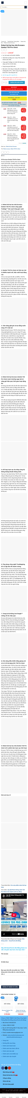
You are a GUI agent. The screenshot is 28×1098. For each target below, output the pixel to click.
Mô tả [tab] (2, 155)
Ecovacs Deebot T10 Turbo (7, 1011)
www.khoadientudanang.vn (14, 1037)
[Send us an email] (6, 1068)
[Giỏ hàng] (25, 2)
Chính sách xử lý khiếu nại (10, 1053)
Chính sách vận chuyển (9, 1056)
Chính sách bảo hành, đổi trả (11, 1048)
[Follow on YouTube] (9, 1068)
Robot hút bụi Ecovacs (9, 42)
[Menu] (2, 2)
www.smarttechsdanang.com (16, 1035)
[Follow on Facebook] (2, 1068)
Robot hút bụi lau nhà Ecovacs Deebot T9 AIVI (21, 1012)
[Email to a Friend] (8, 152)
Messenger (24, 1097)
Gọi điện (17, 1097)
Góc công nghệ (14, 1090)
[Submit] (25, 7)
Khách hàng (22, 1089)
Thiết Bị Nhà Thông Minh (13, 41)
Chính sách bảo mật (8, 1051)
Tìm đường (4, 1097)
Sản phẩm (16, 1089)
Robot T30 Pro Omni (15, 148)
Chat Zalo (10, 1097)
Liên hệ (21, 1090)
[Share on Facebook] (2, 152)
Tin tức (7, 1090)
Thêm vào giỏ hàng (16, 82)
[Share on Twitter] (5, 152)
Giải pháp (10, 1089)
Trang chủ (3, 41)
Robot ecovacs (6, 148)
